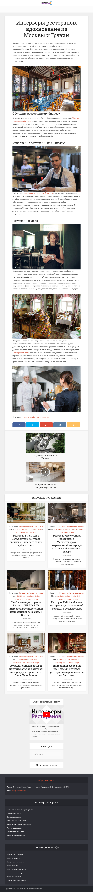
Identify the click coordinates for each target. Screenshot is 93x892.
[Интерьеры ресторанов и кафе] (46, 2)
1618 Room (57, 529)
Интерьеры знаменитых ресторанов (20, 810)
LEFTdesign (60, 599)
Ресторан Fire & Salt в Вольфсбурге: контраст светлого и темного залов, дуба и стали (26, 540)
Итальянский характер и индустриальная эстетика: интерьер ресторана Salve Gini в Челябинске (26, 670)
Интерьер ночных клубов (16, 835)
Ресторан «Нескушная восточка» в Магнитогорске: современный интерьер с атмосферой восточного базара (67, 543)
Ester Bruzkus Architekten (24, 529)
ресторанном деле (21, 352)
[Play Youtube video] (46, 714)
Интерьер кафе (12, 866)
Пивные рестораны (14, 813)
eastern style (67, 529)
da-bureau (62, 659)
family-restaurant (74, 659)
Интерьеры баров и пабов (16, 869)
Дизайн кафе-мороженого (16, 880)
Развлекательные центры (16, 832)
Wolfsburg (33, 533)
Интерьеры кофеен (14, 876)
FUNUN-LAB (21, 596)
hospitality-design (79, 529)
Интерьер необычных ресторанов (35, 417)
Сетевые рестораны (14, 817)
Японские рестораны (14, 828)
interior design (19, 599)
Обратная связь (46, 780)
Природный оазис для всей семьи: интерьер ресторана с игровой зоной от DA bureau (67, 670)
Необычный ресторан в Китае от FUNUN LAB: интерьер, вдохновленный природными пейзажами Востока (26, 609)
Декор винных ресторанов (16, 821)
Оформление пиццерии (15, 862)
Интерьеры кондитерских (16, 873)
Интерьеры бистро (13, 858)
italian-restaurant (19, 663)
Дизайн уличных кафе (15, 855)
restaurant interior (67, 533)
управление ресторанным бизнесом (38, 193)
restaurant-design (22, 533)
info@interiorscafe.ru (19, 791)
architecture (22, 659)
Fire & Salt (38, 529)
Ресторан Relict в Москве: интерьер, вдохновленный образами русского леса (67, 605)
